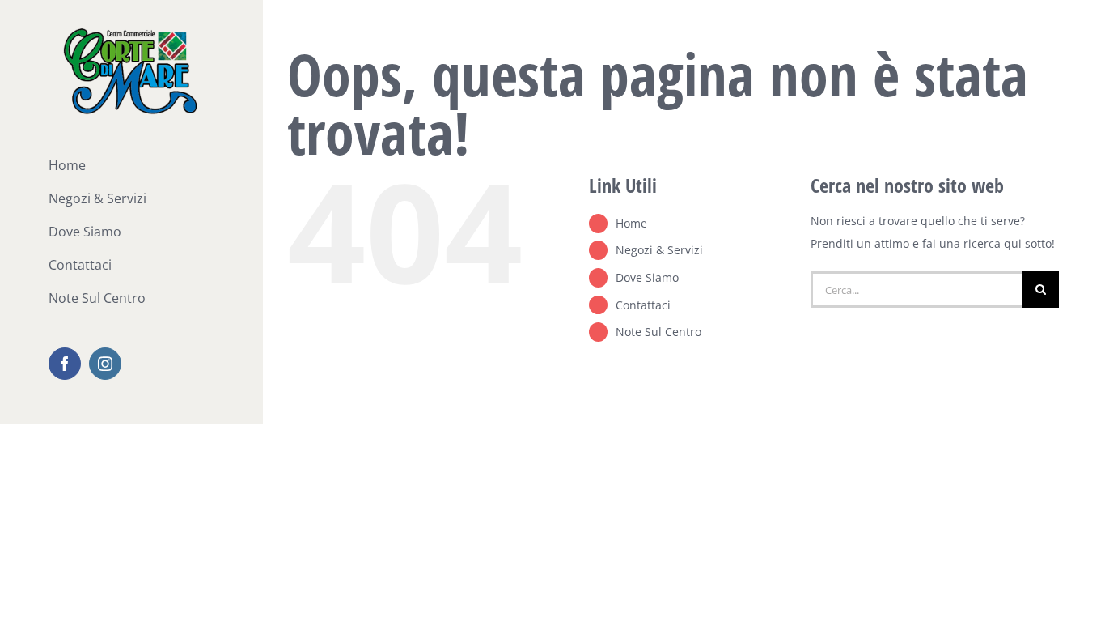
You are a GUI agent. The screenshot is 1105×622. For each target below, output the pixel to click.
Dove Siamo (647, 277)
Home (631, 223)
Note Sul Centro (658, 331)
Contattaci (643, 305)
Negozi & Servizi (659, 250)
